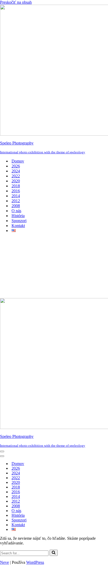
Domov (18, 161)
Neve (4, 562)
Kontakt (18, 225)
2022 (16, 176)
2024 (16, 171)
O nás (16, 210)
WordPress (35, 562)
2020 (16, 181)
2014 (16, 196)
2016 (16, 191)
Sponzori (19, 220)
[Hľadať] (54, 553)
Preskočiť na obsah (16, 2)
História (18, 215)
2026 (16, 166)
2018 (16, 186)
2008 (16, 206)
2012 (16, 201)
